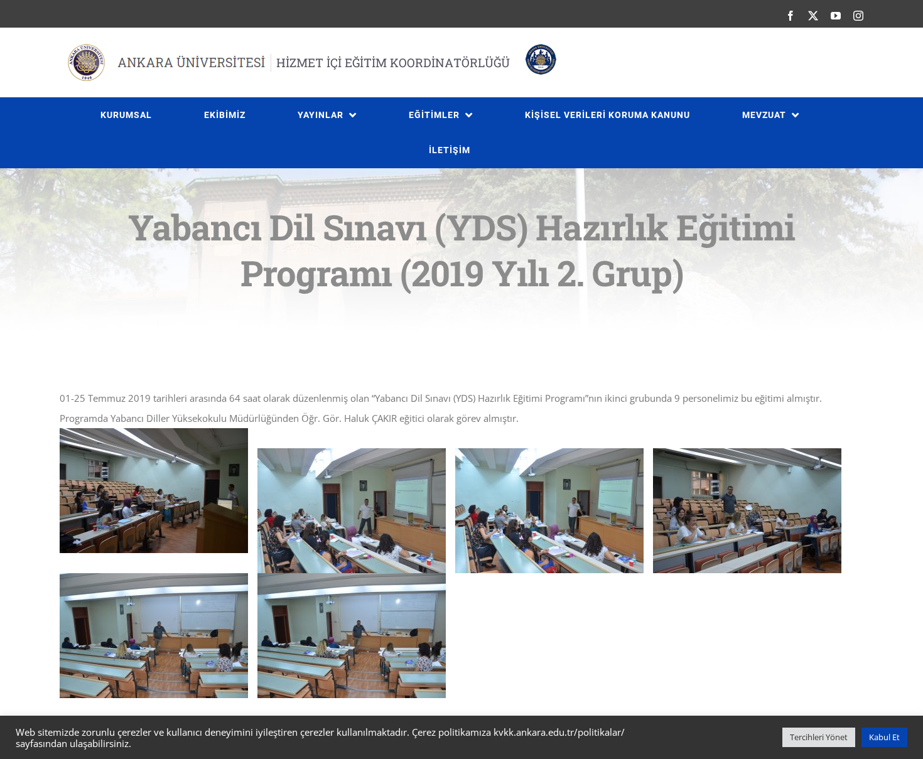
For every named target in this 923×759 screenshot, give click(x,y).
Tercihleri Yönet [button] (819, 737)
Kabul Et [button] (884, 737)
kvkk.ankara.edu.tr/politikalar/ (559, 732)
